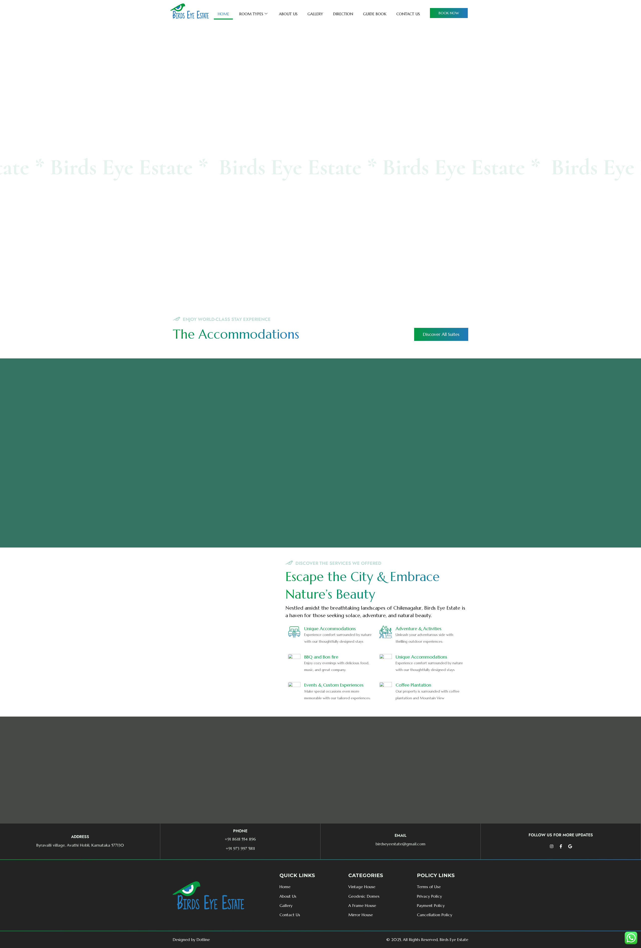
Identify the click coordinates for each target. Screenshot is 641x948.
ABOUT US (288, 14)
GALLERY (315, 14)
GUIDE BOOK (374, 14)
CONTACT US (408, 14)
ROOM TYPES (251, 14)
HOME (223, 14)
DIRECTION (343, 14)
